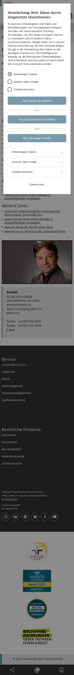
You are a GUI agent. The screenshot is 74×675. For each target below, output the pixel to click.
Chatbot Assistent (24, 89)
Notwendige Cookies (26, 74)
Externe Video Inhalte (26, 81)
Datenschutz (37, 184)
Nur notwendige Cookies (37, 138)
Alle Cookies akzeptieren (37, 100)
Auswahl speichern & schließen (37, 119)
